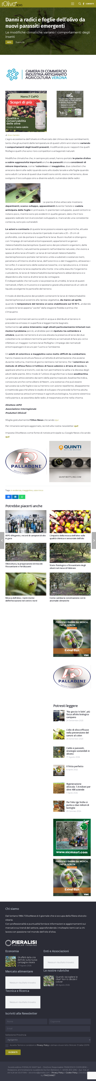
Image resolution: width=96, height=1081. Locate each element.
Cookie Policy (72, 1073)
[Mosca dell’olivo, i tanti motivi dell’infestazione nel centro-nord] (25, 574)
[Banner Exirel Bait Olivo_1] (72, 656)
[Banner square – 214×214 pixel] (69, 116)
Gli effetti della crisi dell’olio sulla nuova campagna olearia (27, 960)
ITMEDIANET (49, 1075)
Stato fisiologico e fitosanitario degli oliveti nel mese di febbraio (68, 566)
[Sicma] (72, 855)
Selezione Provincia (15, 1035)
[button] (72, 4)
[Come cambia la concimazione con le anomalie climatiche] (70, 574)
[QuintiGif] (69, 481)
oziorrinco (38, 490)
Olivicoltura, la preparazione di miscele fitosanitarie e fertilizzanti (24, 565)
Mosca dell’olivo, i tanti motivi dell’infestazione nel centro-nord (21, 599)
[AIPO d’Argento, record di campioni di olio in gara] (25, 512)
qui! (76, 426)
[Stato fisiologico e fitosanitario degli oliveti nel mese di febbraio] (70, 545)
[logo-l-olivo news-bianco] (12, 3)
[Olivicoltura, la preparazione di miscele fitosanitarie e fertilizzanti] (25, 545)
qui (56, 420)
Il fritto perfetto (74, 766)
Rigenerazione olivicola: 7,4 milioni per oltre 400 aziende (78, 786)
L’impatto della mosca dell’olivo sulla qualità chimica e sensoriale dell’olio (67, 537)
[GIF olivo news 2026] (25, 131)
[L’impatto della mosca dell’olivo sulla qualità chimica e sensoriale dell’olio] (70, 512)
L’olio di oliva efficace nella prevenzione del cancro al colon (77, 732)
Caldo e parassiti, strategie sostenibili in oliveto (78, 751)
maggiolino (27, 490)
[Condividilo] (8, 497)
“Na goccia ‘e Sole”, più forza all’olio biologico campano (78, 714)
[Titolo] (83, 3)
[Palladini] (25, 481)
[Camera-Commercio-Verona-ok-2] (36, 89)
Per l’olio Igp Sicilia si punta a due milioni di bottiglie (77, 805)
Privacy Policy (43, 1045)
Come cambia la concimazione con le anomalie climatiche (67, 599)
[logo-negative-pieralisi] (21, 943)
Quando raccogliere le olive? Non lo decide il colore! (67, 979)
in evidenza (16, 490)
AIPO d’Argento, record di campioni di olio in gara (25, 537)
